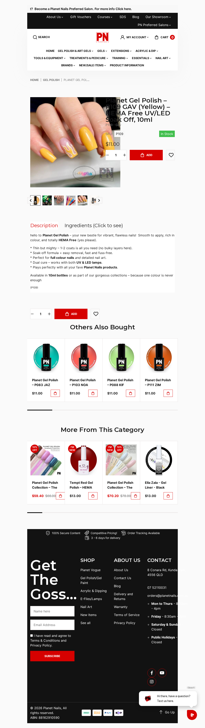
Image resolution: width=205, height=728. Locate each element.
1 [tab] (34, 512)
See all (85, 623)
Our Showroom (157, 17)
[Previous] (30, 200)
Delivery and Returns (123, 596)
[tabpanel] (46, 370)
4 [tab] (79, 512)
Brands (67, 65)
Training (119, 58)
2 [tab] (49, 512)
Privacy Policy (40, 645)
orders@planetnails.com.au (167, 596)
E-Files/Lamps (91, 599)
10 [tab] (170, 512)
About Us (53, 17)
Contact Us (122, 578)
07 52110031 (156, 588)
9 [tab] (155, 512)
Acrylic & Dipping (93, 591)
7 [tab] (125, 512)
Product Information (127, 65)
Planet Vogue (90, 570)
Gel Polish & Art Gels (74, 50)
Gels (101, 50)
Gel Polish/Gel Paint (91, 580)
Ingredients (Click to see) (93, 225)
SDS (123, 17)
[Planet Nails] (102, 37)
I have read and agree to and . (50, 640)
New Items (88, 615)
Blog (135, 17)
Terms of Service (127, 615)
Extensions (120, 50)
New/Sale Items (91, 65)
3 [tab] (64, 512)
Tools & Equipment (48, 58)
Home (50, 50)
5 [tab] (94, 512)
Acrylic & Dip (146, 50)
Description (44, 225)
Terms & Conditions (45, 640)
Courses (103, 17)
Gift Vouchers (80, 17)
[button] (135, 37)
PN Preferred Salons (153, 25)
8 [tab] (140, 512)
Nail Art (162, 58)
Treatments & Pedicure (87, 58)
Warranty (121, 607)
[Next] (99, 200)
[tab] (44, 226)
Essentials (140, 58)
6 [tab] (110, 512)
